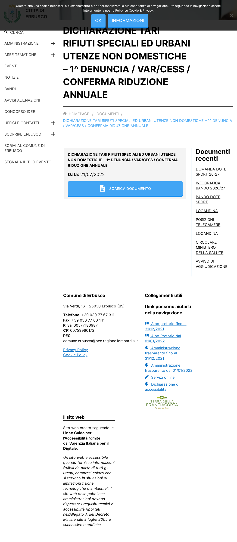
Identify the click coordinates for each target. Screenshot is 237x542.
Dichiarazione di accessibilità (162, 387)
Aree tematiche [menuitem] (20, 54)
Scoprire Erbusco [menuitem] (22, 134)
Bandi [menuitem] (10, 89)
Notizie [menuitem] (11, 77)
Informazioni (128, 20)
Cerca (16, 32)
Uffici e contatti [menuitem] (21, 123)
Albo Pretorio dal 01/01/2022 (163, 338)
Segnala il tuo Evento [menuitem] (27, 162)
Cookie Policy (75, 355)
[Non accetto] (231, 15)
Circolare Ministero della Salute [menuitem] (209, 247)
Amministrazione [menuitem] (21, 43)
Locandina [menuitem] (207, 210)
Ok (98, 20)
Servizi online (162, 377)
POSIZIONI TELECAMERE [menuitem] (208, 222)
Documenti (108, 113)
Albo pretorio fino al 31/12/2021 (165, 326)
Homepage (79, 113)
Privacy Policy (75, 349)
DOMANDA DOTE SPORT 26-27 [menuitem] (211, 172)
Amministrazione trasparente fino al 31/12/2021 (162, 353)
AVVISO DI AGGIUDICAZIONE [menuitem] (212, 264)
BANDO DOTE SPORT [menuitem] (208, 199)
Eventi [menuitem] (11, 66)
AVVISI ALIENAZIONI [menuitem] (22, 100)
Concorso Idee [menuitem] (19, 111)
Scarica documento (130, 188)
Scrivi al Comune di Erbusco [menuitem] (24, 148)
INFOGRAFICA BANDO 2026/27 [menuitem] (210, 185)
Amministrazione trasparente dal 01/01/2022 (169, 368)
